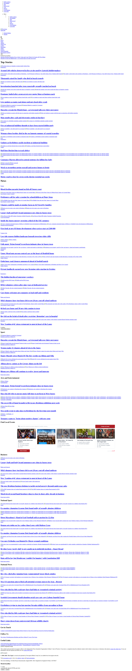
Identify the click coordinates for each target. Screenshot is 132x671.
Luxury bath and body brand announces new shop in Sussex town (26, 213)
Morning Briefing (5, 57)
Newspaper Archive (5, 52)
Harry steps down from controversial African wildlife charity (25, 621)
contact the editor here (115, 649)
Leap (17, 645)
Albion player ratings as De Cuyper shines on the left (21, 364)
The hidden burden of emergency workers (17, 277)
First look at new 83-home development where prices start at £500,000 (28, 228)
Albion (2, 43)
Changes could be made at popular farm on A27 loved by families (26, 205)
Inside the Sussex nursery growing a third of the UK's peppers (25, 221)
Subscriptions (4, 643)
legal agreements (31, 658)
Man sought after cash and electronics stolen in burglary (23, 118)
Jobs (5, 4)
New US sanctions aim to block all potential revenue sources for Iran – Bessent (31, 582)
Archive (20, 645)
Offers (2, 48)
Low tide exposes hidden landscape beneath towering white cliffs (26, 236)
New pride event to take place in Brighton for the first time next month (28, 411)
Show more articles (5, 329)
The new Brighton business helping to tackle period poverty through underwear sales (34, 486)
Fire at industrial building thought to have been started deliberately (27, 126)
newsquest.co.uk (7, 658)
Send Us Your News (29, 630)
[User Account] (66, 37)
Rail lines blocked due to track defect (15, 150)
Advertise (8, 630)
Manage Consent (31, 645)
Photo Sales (13, 645)
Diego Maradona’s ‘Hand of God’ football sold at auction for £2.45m (27, 518)
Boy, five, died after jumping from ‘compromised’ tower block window (28, 574)
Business (3, 459)
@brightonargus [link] (10, 637)
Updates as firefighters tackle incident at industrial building (24, 143)
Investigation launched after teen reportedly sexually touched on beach (28, 86)
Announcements (32, 643)
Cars (5, 7)
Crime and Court (24, 57)
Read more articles (5, 374)
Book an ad (6, 6)
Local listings (7, 10)
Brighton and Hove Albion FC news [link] (23, 637)
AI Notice (37, 645)
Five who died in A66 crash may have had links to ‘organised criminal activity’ (31, 590)
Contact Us (3, 630)
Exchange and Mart (5, 645)
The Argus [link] (3, 637)
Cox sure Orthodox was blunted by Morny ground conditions (24, 541)
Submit (2, 669)
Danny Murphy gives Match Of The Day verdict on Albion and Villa (27, 356)
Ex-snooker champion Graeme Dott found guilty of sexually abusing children (31, 508)
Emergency (3, 67)
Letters (2, 45)
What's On (3, 44)
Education (3, 47)
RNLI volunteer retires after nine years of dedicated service (24, 285)
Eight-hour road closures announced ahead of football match (24, 261)
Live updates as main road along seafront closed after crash (24, 102)
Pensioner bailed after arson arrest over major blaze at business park (28, 94)
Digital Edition (7, 33)
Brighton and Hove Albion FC (8, 336)
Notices (2, 49)
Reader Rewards (17, 643)
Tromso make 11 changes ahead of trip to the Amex (21, 348)
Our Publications (50, 630)
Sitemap (25, 645)
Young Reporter (4, 51)
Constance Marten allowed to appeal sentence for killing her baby (26, 160)
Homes (5, 8)
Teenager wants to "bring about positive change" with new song (25, 419)
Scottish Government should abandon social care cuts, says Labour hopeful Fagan (32, 597)
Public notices (7, 2)
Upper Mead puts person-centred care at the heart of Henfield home (27, 253)
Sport (2, 41)
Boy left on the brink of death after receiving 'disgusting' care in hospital (29, 316)
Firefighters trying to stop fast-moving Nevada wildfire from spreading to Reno (32, 605)
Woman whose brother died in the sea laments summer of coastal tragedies (30, 133)
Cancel (7, 669)
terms (23, 658)
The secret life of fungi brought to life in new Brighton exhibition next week (30, 403)
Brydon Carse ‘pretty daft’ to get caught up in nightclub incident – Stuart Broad (32, 549)
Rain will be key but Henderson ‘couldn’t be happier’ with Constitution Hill (30, 558)
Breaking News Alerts (14, 57)
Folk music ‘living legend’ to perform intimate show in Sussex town (27, 244)
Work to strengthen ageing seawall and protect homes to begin (25, 168)
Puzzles (5, 34)
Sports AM (36, 57)
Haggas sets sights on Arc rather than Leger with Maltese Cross (25, 525)
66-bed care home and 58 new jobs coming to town (20, 308)
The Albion (42, 57)
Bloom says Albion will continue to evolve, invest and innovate (25, 371)
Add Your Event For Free (40, 630)
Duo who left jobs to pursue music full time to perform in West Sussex (28, 394)
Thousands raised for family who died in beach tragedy (22, 78)
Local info (6, 11)
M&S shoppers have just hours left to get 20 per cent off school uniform (29, 301)
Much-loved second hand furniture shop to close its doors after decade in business (32, 494)
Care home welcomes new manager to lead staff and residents (25, 293)
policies (19, 658)
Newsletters (6, 3)
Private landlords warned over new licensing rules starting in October (28, 269)
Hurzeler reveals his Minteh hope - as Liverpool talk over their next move (18, 58)
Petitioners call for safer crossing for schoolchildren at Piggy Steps (27, 197)
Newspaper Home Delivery (17, 630)
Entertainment (4, 382)
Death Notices (24, 643)
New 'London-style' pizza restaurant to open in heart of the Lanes (26, 324)
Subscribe (3, 30)
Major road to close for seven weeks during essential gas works (25, 177)
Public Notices (39, 643)
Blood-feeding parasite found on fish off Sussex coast (21, 189)
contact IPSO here (28, 650)
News (2, 40)
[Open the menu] (2, 39)
